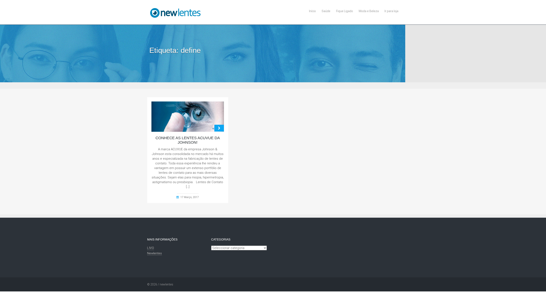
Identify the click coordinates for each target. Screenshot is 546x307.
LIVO (150, 248)
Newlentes (154, 253)
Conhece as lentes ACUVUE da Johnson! (187, 140)
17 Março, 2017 (189, 197)
